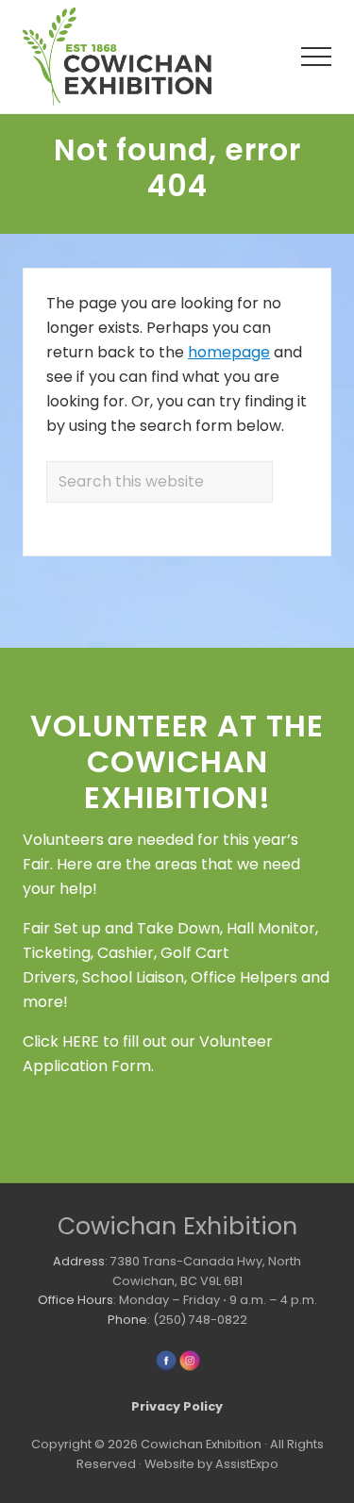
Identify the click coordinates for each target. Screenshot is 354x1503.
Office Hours (75, 1300)
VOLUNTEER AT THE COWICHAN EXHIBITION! (177, 761)
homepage (229, 352)
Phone (127, 1320)
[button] (316, 56)
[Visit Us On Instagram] (189, 1368)
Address (79, 1261)
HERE (80, 1041)
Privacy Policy (177, 1406)
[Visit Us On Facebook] (165, 1368)
